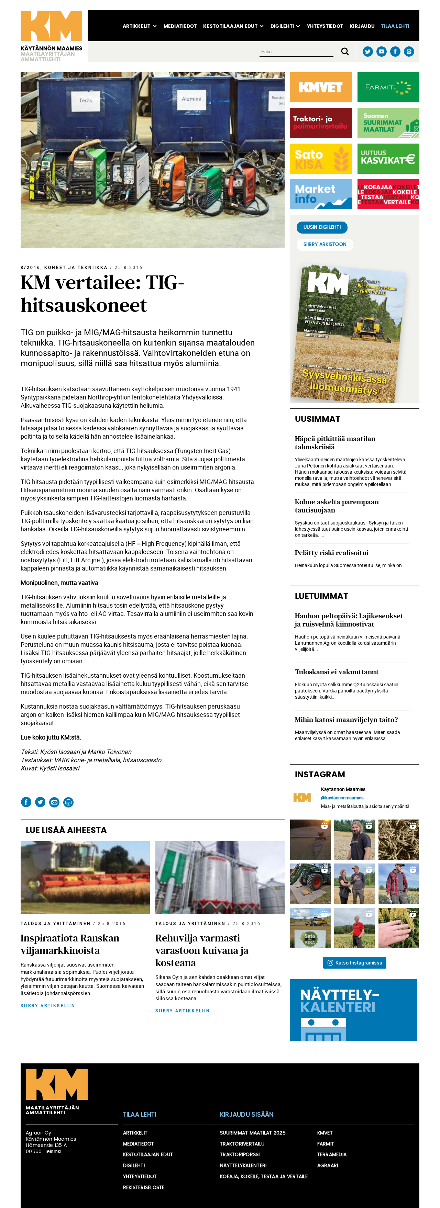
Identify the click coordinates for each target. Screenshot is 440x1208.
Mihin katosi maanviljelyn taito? (346, 719)
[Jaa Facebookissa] (26, 802)
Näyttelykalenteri (243, 1165)
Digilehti (282, 26)
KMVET (325, 1133)
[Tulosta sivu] (68, 802)
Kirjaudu (362, 26)
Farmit (325, 1144)
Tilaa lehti (395, 26)
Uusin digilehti (322, 227)
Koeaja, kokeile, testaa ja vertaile (264, 1176)
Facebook (395, 51)
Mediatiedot (180, 26)
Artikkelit (137, 26)
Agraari (327, 1165)
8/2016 (31, 267)
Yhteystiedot (325, 26)
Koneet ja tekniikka (76, 267)
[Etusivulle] (54, 36)
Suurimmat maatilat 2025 (253, 1133)
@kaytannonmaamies (342, 797)
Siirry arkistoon (325, 244)
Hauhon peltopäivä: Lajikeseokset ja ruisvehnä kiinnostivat (349, 620)
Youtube (381, 51)
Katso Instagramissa (359, 963)
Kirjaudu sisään (247, 1115)
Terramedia (332, 1154)
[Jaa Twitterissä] (40, 802)
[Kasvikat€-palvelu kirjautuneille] (387, 159)
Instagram (409, 51)
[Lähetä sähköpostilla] (54, 802)
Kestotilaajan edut (230, 26)
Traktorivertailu (242, 1144)
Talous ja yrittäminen (56, 923)
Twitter (367, 51)
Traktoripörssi (240, 1154)
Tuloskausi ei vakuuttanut (337, 672)
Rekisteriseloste (144, 1187)
